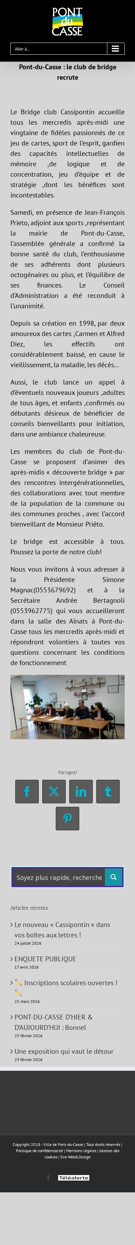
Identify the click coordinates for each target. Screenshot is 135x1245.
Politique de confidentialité (39, 1150)
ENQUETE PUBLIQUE (45, 958)
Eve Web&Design (76, 1156)
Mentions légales (81, 1150)
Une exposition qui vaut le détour (64, 1051)
